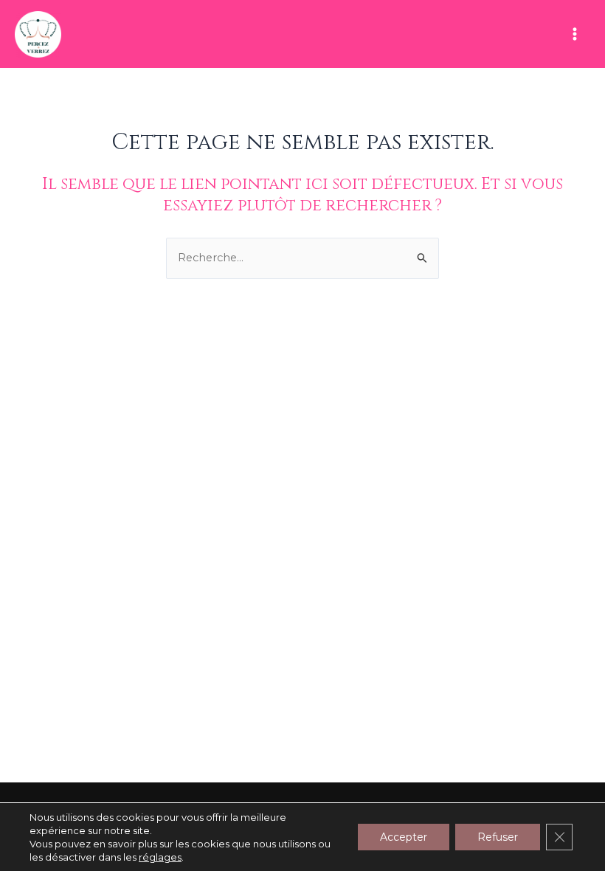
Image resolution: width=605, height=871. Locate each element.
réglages (160, 857)
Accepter (403, 837)
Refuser (497, 837)
